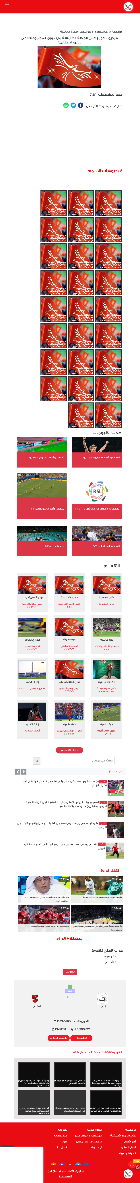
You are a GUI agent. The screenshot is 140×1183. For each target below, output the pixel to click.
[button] (17, 772)
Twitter (73, 105)
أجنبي (108, 962)
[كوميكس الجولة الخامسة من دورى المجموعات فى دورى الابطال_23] (53, 205)
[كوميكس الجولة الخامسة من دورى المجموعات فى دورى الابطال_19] (108, 258)
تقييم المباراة (58, 1038)
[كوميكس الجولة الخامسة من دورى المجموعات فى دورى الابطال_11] (53, 311)
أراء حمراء (96, 1147)
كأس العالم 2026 (54, 546)
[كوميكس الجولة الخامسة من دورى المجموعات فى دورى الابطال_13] (108, 311)
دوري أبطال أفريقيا (32, 597)
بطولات (62, 1129)
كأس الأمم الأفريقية (123, 1135)
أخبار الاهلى (128, 1147)
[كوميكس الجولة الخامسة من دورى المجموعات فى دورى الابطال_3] (81, 391)
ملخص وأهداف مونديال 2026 (47, 508)
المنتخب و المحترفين (88, 1135)
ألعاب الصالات (32, 730)
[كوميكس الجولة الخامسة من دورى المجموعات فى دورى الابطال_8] (53, 338)
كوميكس (101, 31)
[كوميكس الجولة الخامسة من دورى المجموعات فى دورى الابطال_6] (81, 364)
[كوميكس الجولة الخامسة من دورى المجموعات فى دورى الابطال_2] (53, 391)
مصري (108, 956)
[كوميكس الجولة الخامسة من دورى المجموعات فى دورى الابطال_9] (81, 338)
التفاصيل (81, 1038)
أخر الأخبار (130, 1141)
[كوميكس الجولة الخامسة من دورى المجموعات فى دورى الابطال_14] (53, 285)
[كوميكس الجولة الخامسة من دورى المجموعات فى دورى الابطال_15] (81, 285)
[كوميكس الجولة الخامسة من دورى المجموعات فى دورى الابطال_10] (108, 338)
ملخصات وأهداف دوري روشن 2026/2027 (97, 508)
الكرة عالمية (94, 1129)
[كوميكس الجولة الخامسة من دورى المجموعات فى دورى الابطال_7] (108, 364)
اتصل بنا (62, 1147)
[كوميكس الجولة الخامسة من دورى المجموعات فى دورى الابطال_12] (81, 311)
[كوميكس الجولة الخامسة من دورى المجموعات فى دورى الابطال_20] (53, 232)
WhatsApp (66, 105)
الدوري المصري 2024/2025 (32, 688)
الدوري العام (32, 639)
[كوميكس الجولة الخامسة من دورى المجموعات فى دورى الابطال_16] (108, 285)
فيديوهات (60, 1135)
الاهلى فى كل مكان (89, 1141)
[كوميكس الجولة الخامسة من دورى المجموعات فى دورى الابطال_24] (81, 205)
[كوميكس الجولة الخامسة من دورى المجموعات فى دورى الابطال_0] (81, 417)
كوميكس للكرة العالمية (75, 31)
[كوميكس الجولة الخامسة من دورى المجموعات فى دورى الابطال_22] (108, 232)
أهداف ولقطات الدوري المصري (46, 457)
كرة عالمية (106, 639)
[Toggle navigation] (7, 4)
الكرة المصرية (127, 1153)
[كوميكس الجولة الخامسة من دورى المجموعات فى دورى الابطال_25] (108, 205)
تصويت (70, 971)
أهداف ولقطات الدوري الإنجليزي (101, 457)
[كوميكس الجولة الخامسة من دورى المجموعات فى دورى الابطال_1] (108, 417)
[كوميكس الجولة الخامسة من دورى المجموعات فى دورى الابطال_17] (53, 258)
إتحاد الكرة (32, 682)
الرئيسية (117, 31)
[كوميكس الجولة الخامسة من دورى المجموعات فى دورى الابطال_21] (81, 232)
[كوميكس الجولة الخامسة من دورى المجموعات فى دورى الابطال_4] (108, 391)
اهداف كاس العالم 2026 (106, 546)
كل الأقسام (69, 750)
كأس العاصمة (106, 597)
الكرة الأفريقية (69, 597)
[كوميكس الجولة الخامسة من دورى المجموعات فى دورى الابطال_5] (53, 364)
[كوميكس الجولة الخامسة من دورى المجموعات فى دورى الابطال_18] (81, 258)
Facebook (80, 105)
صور (64, 1141)
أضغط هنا (65, 1176)
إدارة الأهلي (32, 724)
